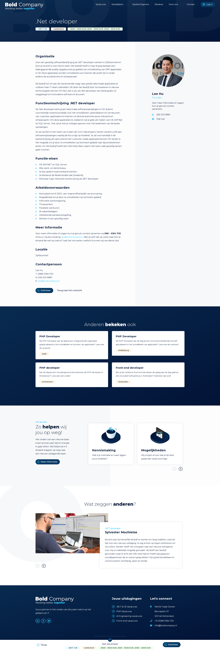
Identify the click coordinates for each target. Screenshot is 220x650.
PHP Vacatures (124, 611)
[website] (24, 6)
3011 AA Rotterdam (164, 616)
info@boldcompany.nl (166, 625)
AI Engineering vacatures (129, 616)
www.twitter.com (49, 621)
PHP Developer (49, 336)
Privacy (117, 636)
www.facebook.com (43, 621)
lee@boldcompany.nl (72, 237)
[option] (110, 444)
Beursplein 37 (162, 611)
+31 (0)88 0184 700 (164, 621)
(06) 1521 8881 (163, 114)
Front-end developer (129, 367)
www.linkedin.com (38, 621)
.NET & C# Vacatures (126, 607)
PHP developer (49, 367)
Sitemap (123, 636)
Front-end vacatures (127, 621)
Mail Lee (160, 119)
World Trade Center (165, 607)
